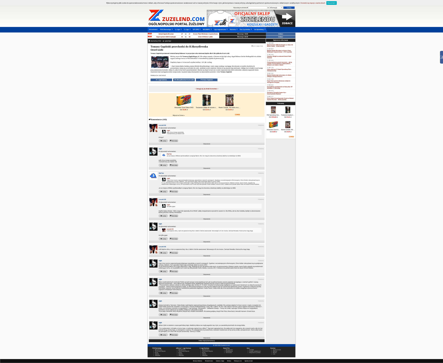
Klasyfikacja (229, 351)
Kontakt (251, 350)
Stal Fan (169, 154)
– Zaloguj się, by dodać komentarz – (207, 89)
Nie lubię (174, 141)
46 (189, 37)
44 (182, 37)
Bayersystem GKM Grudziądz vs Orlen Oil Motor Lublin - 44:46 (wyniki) (280, 45)
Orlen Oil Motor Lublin (205, 37)
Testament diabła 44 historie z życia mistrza (288, 115)
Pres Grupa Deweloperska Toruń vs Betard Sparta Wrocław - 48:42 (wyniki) (280, 99)
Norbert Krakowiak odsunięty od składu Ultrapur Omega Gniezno (279, 75)
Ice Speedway (259, 29)
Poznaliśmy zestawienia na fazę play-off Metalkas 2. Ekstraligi (279, 87)
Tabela (157, 354)
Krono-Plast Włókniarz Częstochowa (205, 34)
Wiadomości (209, 361)
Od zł (273, 117)
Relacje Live (238, 361)
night (168, 130)
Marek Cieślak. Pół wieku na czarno (288, 129)
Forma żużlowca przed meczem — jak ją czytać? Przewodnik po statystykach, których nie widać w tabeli (279, 63)
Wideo (229, 361)
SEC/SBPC (206, 29)
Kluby (156, 352)
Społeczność (249, 361)
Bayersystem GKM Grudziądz (166, 37)
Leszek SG (162, 125)
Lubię (164, 141)
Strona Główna (197, 361)
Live (274, 354)
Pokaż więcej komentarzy (207, 340)
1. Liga (177, 29)
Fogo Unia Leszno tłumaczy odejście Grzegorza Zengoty (278, 81)
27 (182, 34)
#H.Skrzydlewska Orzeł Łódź (184, 80)
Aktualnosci (229, 350)
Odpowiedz (206, 144)
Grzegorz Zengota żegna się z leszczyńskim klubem (276, 93)
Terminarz (229, 352)
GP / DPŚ (196, 29)
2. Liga (186, 29)
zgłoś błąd (167, 41)
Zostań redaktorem (255, 351)
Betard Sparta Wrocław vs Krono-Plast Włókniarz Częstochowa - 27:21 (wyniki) (279, 51)
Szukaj (289, 8)
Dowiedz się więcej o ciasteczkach (313, 3)
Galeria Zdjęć (220, 361)
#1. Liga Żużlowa (161, 80)
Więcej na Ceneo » (179, 115)
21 (189, 34)
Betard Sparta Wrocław (166, 34)
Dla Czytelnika (245, 29)
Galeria (275, 351)
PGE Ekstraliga (165, 29)
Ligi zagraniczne (220, 29)
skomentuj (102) (155, 41)
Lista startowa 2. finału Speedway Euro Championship (279, 70)
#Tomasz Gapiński (207, 80)
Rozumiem (332, 3)
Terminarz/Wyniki (160, 351)
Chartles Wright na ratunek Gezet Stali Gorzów (279, 57)
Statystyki (157, 355)
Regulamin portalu (255, 352)
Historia (233, 29)
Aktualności (153, 29)
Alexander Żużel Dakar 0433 (273, 129)
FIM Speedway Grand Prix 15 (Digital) (273, 115)
